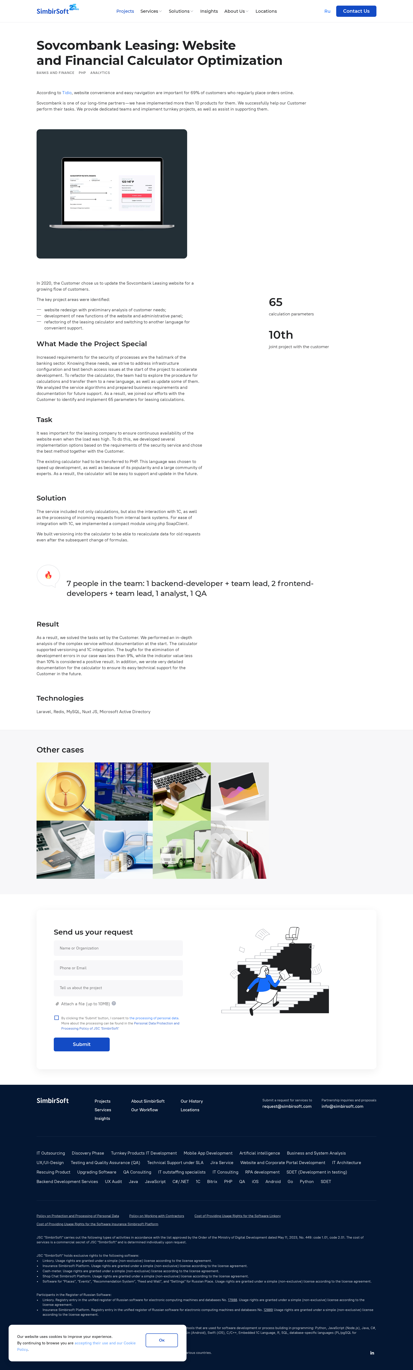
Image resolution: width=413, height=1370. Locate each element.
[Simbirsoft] (53, 11)
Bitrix (212, 1181)
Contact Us (356, 11)
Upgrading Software (96, 1172)
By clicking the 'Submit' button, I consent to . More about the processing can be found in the (120, 1023)
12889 (268, 1310)
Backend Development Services (67, 1181)
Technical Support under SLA (175, 1162)
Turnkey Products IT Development (144, 1153)
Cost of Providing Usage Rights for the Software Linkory (237, 1216)
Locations (266, 11)
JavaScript (64, 815)
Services (149, 11)
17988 (232, 1300)
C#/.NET (126, 815)
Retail (221, 873)
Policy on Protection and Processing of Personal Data (78, 1216)
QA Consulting (137, 1172)
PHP (82, 73)
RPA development (262, 1172)
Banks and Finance (55, 73)
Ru (327, 11)
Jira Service (221, 1162)
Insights (209, 11)
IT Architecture (346, 1162)
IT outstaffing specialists (182, 1172)
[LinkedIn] (372, 1352)
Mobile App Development (208, 1153)
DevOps (184, 815)
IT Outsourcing (51, 1153)
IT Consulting (225, 1172)
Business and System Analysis (316, 1153)
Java (45, 815)
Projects (125, 11)
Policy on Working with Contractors (156, 1216)
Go (290, 1181)
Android (139, 873)
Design (256, 873)
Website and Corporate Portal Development (282, 1162)
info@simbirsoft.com (343, 1106)
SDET (326, 1181)
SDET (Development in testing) (317, 1172)
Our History (192, 1101)
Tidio (67, 92)
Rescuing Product (53, 1172)
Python (172, 873)
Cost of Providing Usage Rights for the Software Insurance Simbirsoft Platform (97, 1224)
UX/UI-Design (50, 1162)
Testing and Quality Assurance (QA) (105, 1162)
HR (196, 815)
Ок (162, 1340)
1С (198, 1181)
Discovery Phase (88, 1153)
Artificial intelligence (259, 1153)
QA (80, 815)
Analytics (100, 73)
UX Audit (113, 1181)
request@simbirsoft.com (287, 1106)
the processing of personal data (153, 1018)
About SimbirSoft (148, 1101)
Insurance (109, 873)
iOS (125, 873)
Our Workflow (144, 1109)
